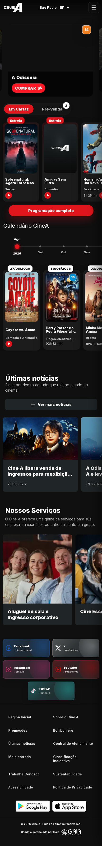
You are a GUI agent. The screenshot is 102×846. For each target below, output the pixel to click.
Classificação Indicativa (65, 759)
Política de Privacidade (72, 787)
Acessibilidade (20, 787)
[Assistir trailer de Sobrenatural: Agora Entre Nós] (8, 195)
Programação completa (51, 210)
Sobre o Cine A (65, 717)
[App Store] (69, 806)
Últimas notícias (21, 743)
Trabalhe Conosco (24, 774)
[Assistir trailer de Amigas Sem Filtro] (47, 195)
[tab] (18, 109)
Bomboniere (63, 730)
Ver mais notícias (55, 404)
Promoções (17, 730)
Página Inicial (19, 717)
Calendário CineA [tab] (26, 226)
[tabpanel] (51, 159)
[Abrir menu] (93, 7)
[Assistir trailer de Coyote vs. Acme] (8, 344)
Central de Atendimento (73, 743)
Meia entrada (19, 757)
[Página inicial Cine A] (11, 7)
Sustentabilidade (67, 774)
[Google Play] (32, 806)
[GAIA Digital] (71, 832)
